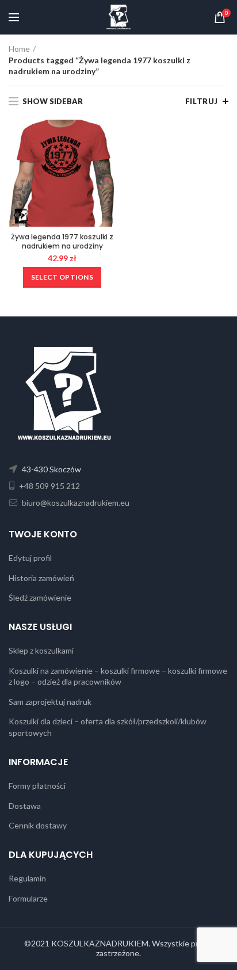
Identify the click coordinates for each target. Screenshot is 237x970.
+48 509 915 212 (48, 486)
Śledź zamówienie (40, 597)
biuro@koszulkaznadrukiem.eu (74, 502)
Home (19, 49)
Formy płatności (37, 785)
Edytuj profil (30, 558)
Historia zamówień (41, 578)
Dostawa (25, 806)
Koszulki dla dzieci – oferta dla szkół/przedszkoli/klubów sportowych (108, 727)
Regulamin (27, 878)
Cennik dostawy (38, 825)
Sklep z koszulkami (41, 650)
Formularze (28, 898)
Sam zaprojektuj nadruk (50, 702)
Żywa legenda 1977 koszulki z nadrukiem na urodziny (62, 241)
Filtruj (201, 101)
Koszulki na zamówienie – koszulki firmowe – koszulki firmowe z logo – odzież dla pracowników (118, 676)
